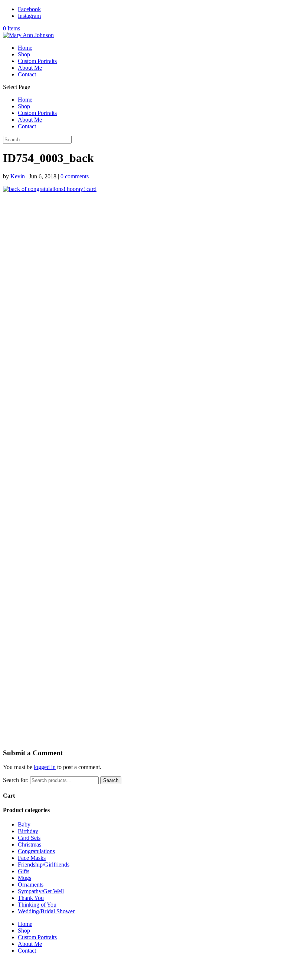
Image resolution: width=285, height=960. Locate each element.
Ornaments (30, 884)
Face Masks (32, 858)
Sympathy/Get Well (41, 891)
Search (110, 780)
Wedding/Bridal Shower (46, 911)
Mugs (24, 878)
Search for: (16, 780)
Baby (24, 824)
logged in (45, 767)
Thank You (31, 898)
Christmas (29, 844)
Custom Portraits (37, 61)
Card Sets (29, 838)
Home (25, 47)
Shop (24, 54)
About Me (30, 68)
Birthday (28, 831)
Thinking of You (37, 904)
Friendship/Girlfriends (43, 864)
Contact (27, 74)
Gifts (23, 871)
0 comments (74, 176)
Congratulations (36, 851)
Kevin (17, 176)
